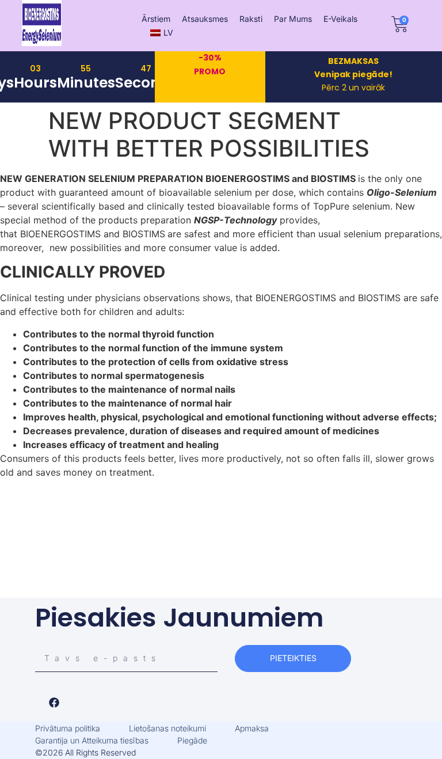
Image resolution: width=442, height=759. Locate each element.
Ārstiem (156, 19)
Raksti (250, 19)
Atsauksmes (205, 19)
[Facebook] (54, 702)
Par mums (293, 19)
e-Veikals (340, 19)
